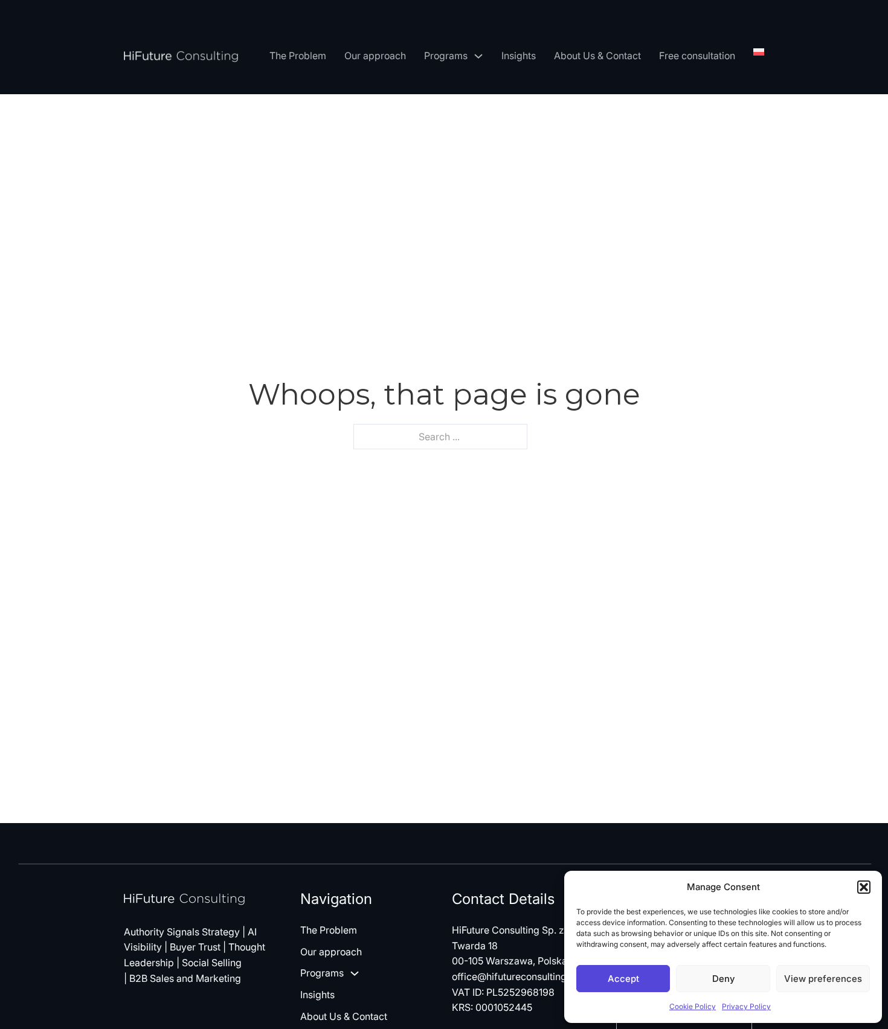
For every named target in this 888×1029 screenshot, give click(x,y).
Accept (623, 978)
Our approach (375, 56)
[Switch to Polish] (758, 52)
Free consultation (697, 56)
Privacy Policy (746, 1006)
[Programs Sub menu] (478, 56)
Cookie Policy (692, 1006)
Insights (518, 56)
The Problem (297, 56)
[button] (864, 887)
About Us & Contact (597, 56)
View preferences (823, 978)
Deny (723, 978)
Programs (446, 56)
